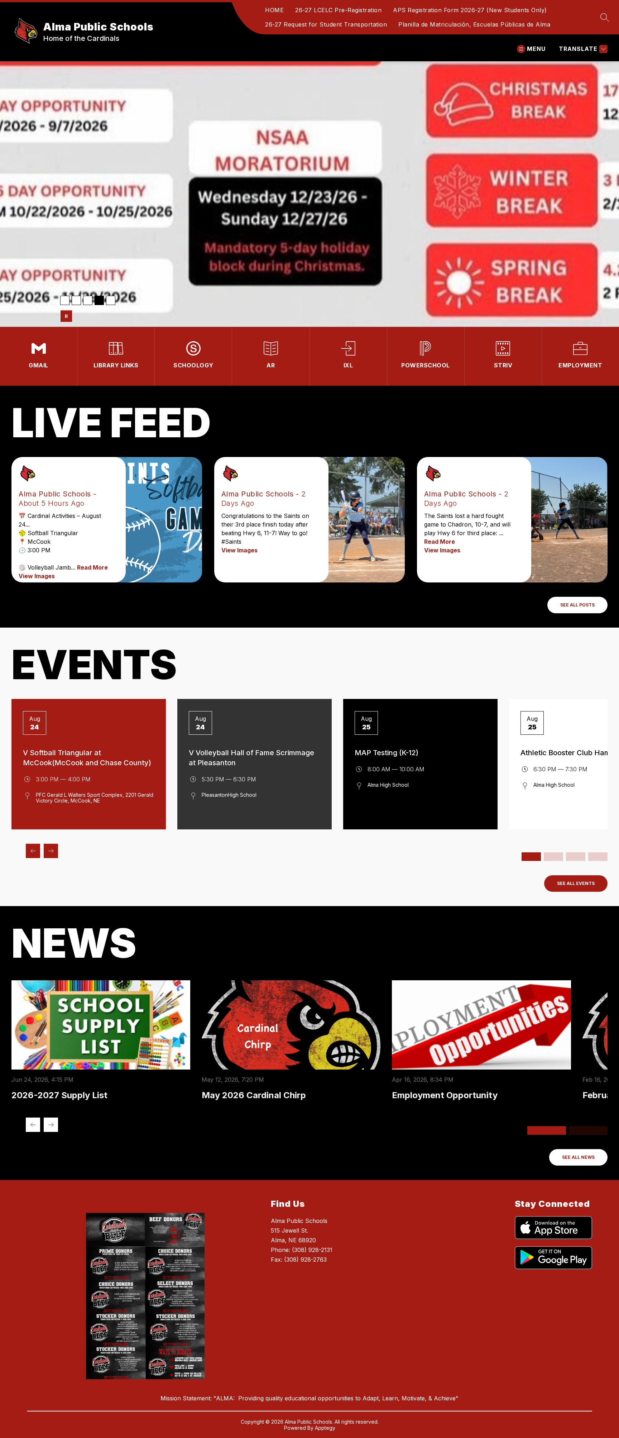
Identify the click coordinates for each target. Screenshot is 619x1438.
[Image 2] (76, 300)
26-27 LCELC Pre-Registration (338, 10)
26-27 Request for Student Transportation (326, 24)
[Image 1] (65, 300)
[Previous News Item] (33, 1125)
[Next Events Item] (51, 851)
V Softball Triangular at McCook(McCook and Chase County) (87, 757)
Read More (92, 567)
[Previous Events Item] (33, 851)
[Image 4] (99, 300)
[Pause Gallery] (66, 316)
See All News (578, 1157)
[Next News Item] (51, 1125)
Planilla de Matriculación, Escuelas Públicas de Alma (474, 24)
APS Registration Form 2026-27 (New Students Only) (470, 10)
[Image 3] (87, 300)
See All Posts (577, 605)
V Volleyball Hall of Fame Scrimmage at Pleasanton (251, 757)
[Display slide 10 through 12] (598, 856)
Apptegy (325, 1428)
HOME (274, 10)
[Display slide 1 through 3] (531, 856)
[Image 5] (110, 300)
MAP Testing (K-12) (386, 752)
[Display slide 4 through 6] (553, 856)
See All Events (576, 883)
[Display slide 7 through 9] (575, 856)
